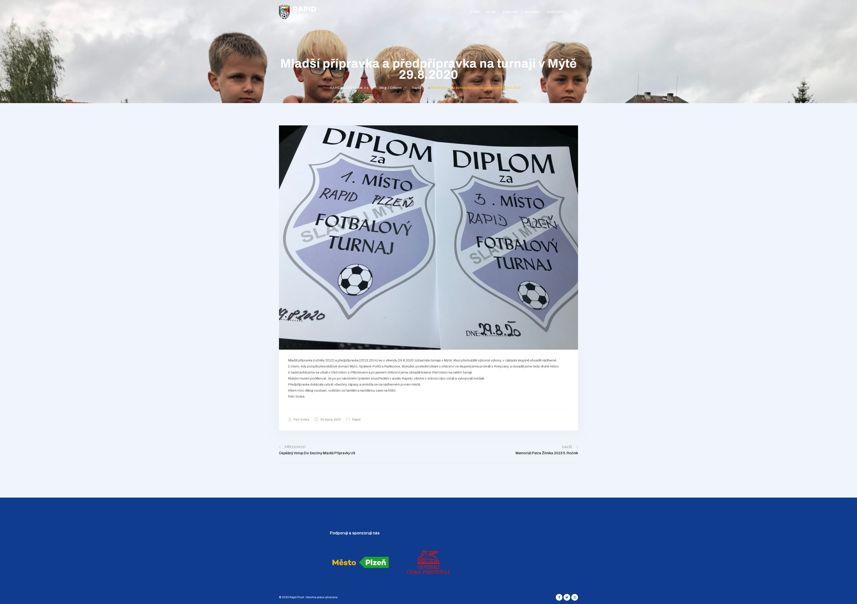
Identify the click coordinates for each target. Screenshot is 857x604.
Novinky (532, 12)
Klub (491, 12)
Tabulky (510, 12)
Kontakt (555, 12)
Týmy (475, 12)
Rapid (356, 419)
